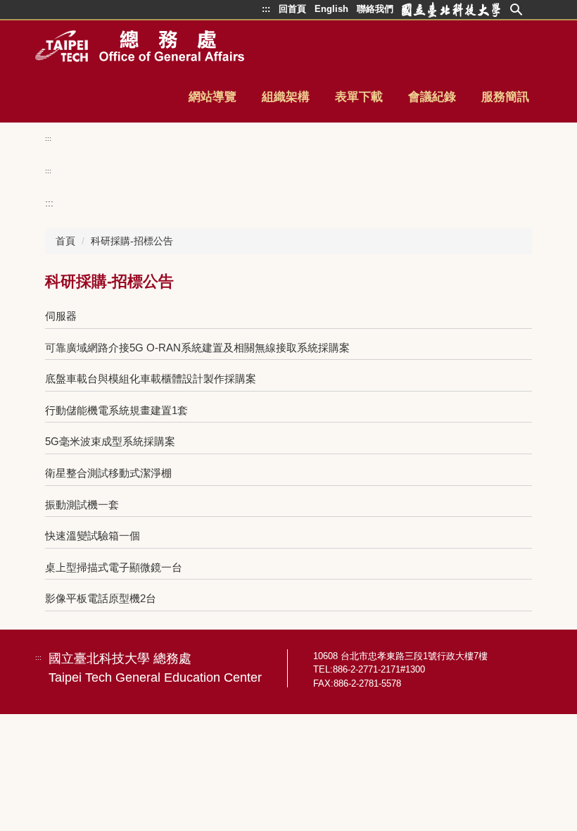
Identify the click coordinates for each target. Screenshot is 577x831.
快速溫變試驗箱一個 (92, 536)
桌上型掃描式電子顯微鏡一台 (113, 567)
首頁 (65, 240)
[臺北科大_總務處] (139, 46)
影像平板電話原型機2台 (100, 598)
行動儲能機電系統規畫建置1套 (116, 410)
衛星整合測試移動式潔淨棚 (108, 473)
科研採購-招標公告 (132, 240)
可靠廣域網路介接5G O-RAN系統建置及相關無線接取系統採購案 (197, 348)
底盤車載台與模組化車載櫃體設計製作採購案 (150, 379)
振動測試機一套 (82, 505)
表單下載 (359, 97)
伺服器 (61, 316)
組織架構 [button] (286, 97)
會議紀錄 (432, 97)
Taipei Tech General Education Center (155, 677)
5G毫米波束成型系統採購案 (110, 441)
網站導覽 (212, 97)
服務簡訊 (505, 97)
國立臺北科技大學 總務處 (120, 658)
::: (48, 138)
